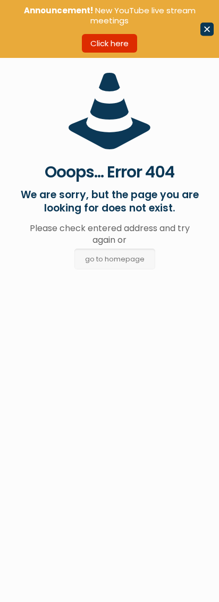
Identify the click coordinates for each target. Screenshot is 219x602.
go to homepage (115, 259)
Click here (109, 43)
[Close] (207, 29)
